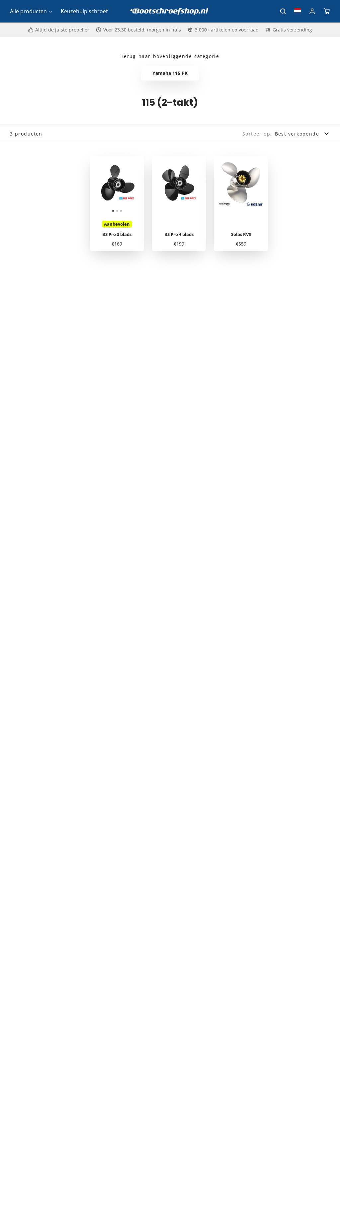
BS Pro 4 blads (179, 203)
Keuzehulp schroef (84, 11)
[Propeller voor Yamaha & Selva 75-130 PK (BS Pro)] (99, 186)
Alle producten (28, 11)
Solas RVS (241, 203)
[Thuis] (170, 11)
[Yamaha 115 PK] (170, 73)
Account (312, 11)
